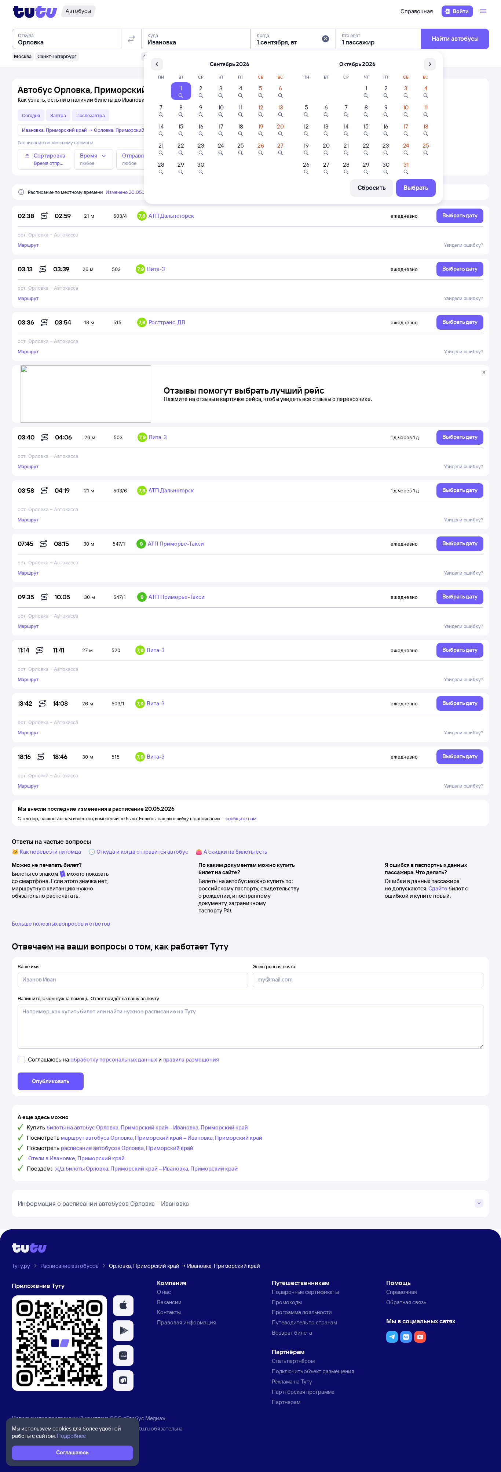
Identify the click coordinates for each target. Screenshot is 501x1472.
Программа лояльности (302, 1312)
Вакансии (169, 1302)
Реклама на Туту (292, 1381)
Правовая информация (186, 1322)
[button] (325, 39)
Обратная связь (406, 1302)
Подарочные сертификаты (305, 1291)
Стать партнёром (293, 1360)
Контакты (169, 1312)
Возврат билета (292, 1332)
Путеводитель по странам (304, 1322)
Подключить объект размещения (313, 1371)
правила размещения (191, 1059)
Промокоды (287, 1302)
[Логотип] (35, 11)
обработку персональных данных (113, 1059)
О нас (164, 1291)
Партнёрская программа (303, 1391)
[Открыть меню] (484, 11)
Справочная (417, 11)
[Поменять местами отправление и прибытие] (131, 39)
